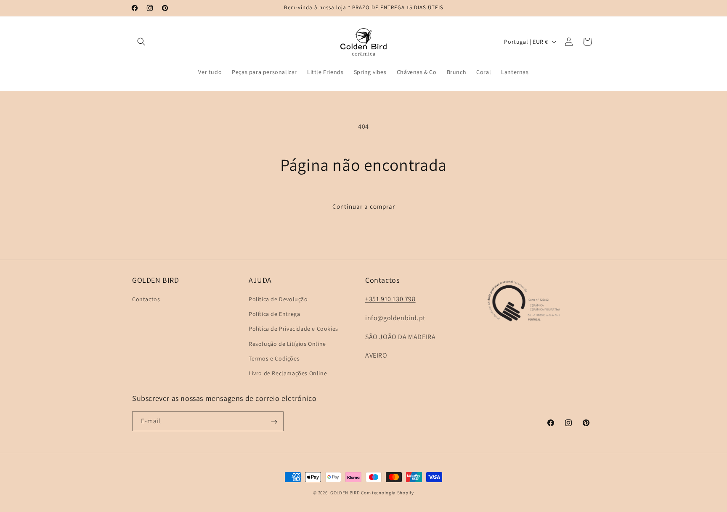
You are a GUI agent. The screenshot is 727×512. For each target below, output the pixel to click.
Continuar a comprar (363, 206)
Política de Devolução (278, 299)
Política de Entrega (274, 314)
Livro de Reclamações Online (288, 373)
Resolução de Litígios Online (287, 344)
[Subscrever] (274, 422)
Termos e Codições (274, 358)
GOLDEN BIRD (345, 493)
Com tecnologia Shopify (387, 493)
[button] (141, 41)
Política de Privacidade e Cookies (293, 328)
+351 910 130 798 (390, 298)
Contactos (146, 299)
